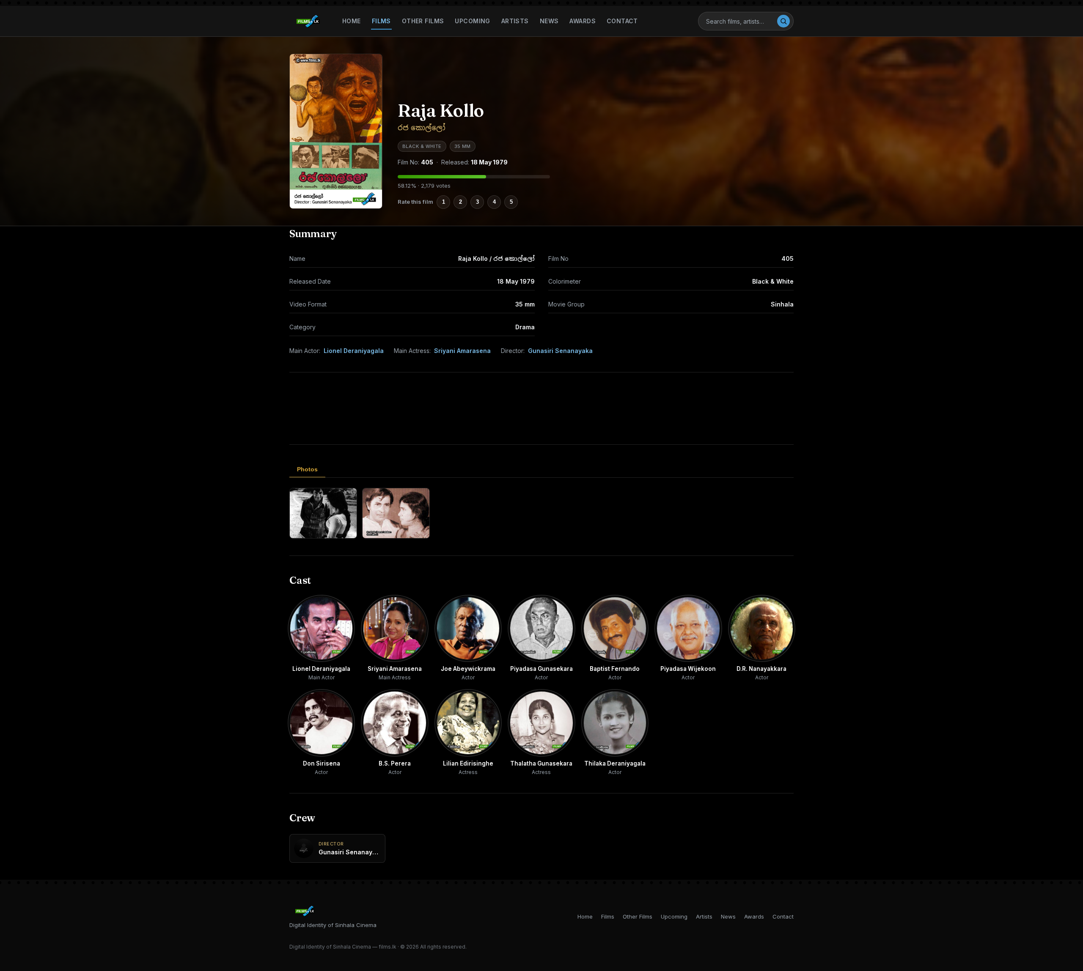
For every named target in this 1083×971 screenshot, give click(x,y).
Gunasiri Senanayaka (560, 350)
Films (381, 21)
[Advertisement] (541, 408)
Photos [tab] (307, 469)
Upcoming (472, 21)
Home (351, 21)
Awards (582, 21)
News (549, 21)
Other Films (423, 21)
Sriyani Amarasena (462, 350)
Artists (515, 21)
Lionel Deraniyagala (354, 350)
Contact (622, 21)
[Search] (783, 21)
